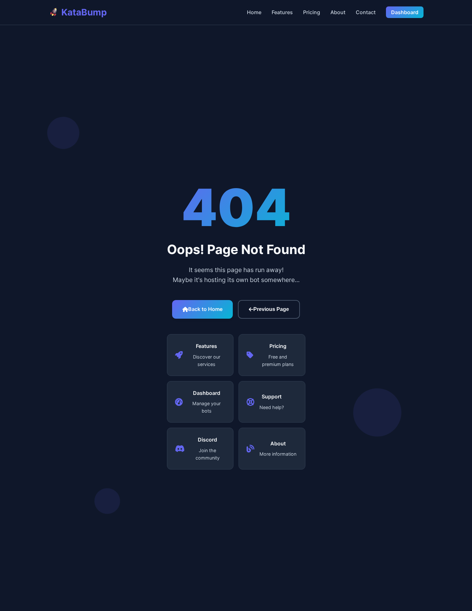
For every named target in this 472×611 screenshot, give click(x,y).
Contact (366, 12)
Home (254, 12)
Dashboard (404, 12)
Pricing (311, 12)
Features (282, 12)
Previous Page (271, 309)
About (337, 12)
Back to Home (205, 309)
